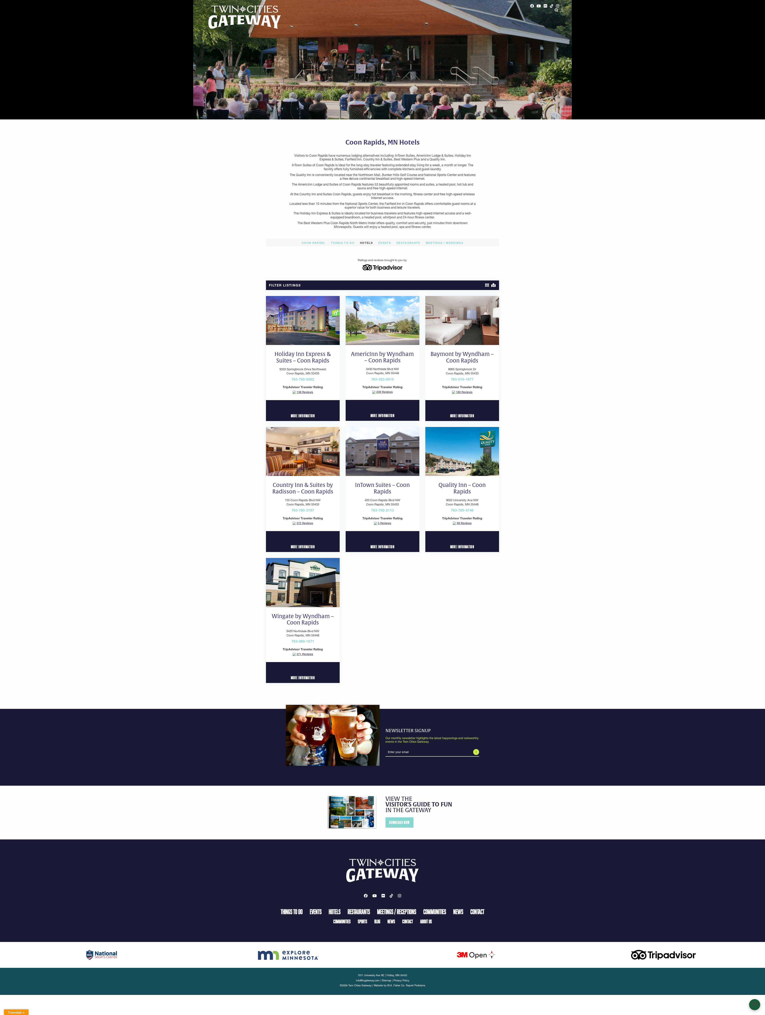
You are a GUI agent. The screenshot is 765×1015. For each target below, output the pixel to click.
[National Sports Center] (101, 954)
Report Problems (415, 985)
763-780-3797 (302, 510)
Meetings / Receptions (396, 911)
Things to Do (342, 242)
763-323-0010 (382, 379)
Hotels (366, 242)
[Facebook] (532, 6)
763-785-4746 (462, 510)
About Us (426, 921)
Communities (434, 911)
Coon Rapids (313, 242)
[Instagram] (557, 6)
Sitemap (386, 980)
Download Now (399, 822)
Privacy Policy (401, 980)
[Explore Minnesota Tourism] (289, 954)
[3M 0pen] (476, 954)
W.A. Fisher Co (395, 985)
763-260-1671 (302, 641)
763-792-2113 (382, 510)
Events (384, 242)
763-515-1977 (462, 379)
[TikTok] (551, 6)
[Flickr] (545, 6)
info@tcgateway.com (368, 980)
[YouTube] (539, 6)
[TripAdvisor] (382, 267)
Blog (377, 921)
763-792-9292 (302, 379)
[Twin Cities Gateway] (244, 17)
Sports (362, 921)
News (458, 911)
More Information (303, 416)
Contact (477, 911)
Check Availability (302, 405)
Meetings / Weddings (444, 242)
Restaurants (408, 242)
